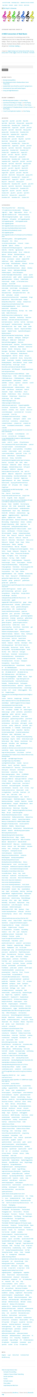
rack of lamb (5, 988)
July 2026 (12, 121)
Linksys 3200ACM (6, 783)
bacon (18, 306)
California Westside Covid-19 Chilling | (13, 105)
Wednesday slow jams (19, 1290)
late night (4, 758)
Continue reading (15, 46)
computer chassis (24, 421)
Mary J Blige (24, 808)
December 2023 (6, 139)
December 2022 (6, 143)
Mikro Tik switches (25, 839)
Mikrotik (4, 841)
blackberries (13, 346)
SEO (3, 1090)
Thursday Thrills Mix (23, 1225)
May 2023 (21, 139)
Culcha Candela (13, 451)
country (4, 442)
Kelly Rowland (17, 734)
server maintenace (28, 1092)
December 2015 (14, 188)
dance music (5, 458)
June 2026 (18, 121)
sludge (3, 1112)
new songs (4, 900)
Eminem (23, 522)
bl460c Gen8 (21, 340)
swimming (4, 1187)
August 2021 (24, 152)
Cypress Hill (19, 453)
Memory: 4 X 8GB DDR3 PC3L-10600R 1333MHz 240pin (16, 821)
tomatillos (20, 1232)
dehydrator (20, 469)
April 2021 (24, 154)
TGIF (3, 1202)
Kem (24, 734)
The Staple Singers (27, 1216)
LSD (29, 792)
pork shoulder (12, 965)
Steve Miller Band (13, 1162)
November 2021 (24, 150)
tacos (6, 1198)
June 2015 (18, 190)
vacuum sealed (5, 1265)
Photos (21, 5)
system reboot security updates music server (13, 1193)
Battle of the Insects (12, 313)
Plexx (3, 956)
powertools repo (19, 970)
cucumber (4, 451)
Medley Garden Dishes (18, 817)
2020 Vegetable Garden (21, 221)
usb (11, 1261)
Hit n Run (4, 651)
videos (3, 1274)
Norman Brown (6, 905)
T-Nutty (31, 1196)
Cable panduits (17, 380)
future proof (14, 576)
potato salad (13, 967)
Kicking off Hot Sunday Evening (24, 736)
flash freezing (5, 553)
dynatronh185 (21, 506)
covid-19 (9, 442)
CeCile (20, 385)
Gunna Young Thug (6, 627)
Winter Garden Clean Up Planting (22, 1310)
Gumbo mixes (16, 624)
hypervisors (28, 685)
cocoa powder (5, 414)
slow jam (19, 1108)
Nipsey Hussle (20, 902)
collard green (16, 418)
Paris (25, 934)
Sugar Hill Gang (21, 1169)
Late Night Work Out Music (8, 763)
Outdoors (4, 932)
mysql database (26, 889)
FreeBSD (23, 558)
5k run (20, 252)
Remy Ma (4, 1017)
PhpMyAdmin (10, 947)
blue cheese (12, 351)
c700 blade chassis (6, 376)
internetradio (18, 707)
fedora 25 (14, 535)
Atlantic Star (25, 290)
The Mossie (25, 52)
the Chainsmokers (15, 1209)
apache (31, 274)
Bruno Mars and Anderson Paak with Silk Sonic (14, 367)
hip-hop (32, 51)
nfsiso (10, 900)
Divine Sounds (5, 482)
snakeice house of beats (8, 1124)
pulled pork (5, 979)
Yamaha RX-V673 (27, 1326)
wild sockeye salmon (26, 1299)
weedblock (4, 1292)
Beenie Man (27, 324)
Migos (17, 837)
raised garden (19, 990)
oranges (17, 925)
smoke (31, 1115)
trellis (11, 1245)
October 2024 (5, 134)
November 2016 (16, 184)
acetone (18, 259)
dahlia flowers (11, 455)
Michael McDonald (28, 828)
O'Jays (27, 909)
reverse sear (24, 1019)
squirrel (30, 1148)
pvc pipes (29, 981)
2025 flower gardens (7, 238)
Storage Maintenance (16, 1164)
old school (28, 911)
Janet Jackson (5, 718)
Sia (2, 1103)
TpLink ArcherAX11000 (27, 1238)
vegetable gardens (6, 1272)
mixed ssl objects (18, 853)
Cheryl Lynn (5, 396)
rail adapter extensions (8, 990)
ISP (21, 709)
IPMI (24, 707)
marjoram (4, 805)
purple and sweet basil (15, 979)
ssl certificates (24, 1151)
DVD (10, 506)
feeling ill (11, 542)
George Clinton (15, 593)
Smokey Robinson (6, 1119)
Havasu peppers (6, 640)
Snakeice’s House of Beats (27, 2)
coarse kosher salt (19, 412)
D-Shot (25, 453)
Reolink (3, 1019)
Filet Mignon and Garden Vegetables (19, 549)
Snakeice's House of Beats (23, 1128)
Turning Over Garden (7, 1252)
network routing (15, 898)
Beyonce (17, 328)
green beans (5, 616)
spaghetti (13, 1139)
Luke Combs (14, 794)
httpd (30, 676)
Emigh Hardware (15, 522)
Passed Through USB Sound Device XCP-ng (13, 938)
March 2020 (19, 163)
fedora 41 (4, 540)
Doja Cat (8, 493)
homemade (14, 654)
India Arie (9, 698)
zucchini (10, 1344)
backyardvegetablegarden (8, 306)
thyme (31, 1225)
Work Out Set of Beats (7, 1317)
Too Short (26, 1236)
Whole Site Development (20, 1297)
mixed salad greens (7, 853)
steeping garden (28, 1157)
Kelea (11, 734)
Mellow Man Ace (6, 819)
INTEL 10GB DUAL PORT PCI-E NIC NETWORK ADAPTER (16, 700)
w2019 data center (22, 1286)
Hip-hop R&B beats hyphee (18, 649)
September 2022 (6, 145)
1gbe (21, 217)
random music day (16, 992)
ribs (11, 1021)
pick (17, 947)
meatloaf (26, 815)
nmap (27, 902)
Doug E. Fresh (25, 495)
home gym (22, 651)
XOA (14, 1326)
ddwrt (25, 462)
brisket (30, 362)
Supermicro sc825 (6, 1178)
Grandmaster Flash (21, 609)
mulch (23, 873)
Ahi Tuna (31, 263)
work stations (18, 1317)
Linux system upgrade (14, 785)
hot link (25, 658)
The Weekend (14, 1220)
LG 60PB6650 (25, 774)
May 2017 (4, 181)
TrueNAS (29, 1247)
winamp (29, 1301)
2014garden (5, 219)
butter (27, 373)
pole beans (15, 959)
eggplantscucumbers (14, 515)
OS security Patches (7, 929)
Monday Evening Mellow (9, 80)
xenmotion (4, 1324)
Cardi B (31, 382)
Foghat (3, 555)
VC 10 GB (4, 1268)
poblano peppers (6, 959)
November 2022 (16, 143)
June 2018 (18, 172)
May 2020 (4, 163)
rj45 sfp (8, 1024)
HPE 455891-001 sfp (23, 672)
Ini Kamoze (26, 698)
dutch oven (4, 506)
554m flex (11, 250)
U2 (6, 1254)
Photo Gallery (7, 1383)
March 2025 (19, 130)
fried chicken (16, 567)
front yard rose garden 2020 (20, 569)
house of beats (15, 663)
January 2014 (22, 195)
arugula (13, 281)
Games (15, 5)
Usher (26, 1261)
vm (2, 1281)
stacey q (22, 1153)
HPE (3, 672)
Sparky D (19, 1139)
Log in (9, 1355)
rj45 (3, 1024)
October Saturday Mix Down (9, 911)
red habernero (23, 1003)
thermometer (5, 1225)
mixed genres (5, 850)
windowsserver (29, 1308)
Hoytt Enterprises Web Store (11, 1385)
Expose (3, 531)
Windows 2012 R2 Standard (19, 1306)
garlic (24, 589)
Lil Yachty (4, 781)
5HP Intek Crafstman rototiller (9, 252)
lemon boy (17, 767)
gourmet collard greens (22, 606)
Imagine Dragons (9, 692)
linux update (25, 785)
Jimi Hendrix (24, 721)
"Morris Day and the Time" (8, 208)
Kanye (13, 730)
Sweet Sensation (16, 1184)
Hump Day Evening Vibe (8, 681)
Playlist (3, 954)
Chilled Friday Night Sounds (9, 400)
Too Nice (19, 1236)
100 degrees (26, 210)
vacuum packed (20, 1263)
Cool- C (4, 434)
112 (30, 212)
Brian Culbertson (17, 362)
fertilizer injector (6, 544)
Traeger (4, 1243)
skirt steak (4, 1108)
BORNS (3, 360)
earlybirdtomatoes (24, 508)
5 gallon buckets (28, 247)
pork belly (29, 963)
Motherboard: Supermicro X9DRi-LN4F (20, 866)
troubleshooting (17, 1247)
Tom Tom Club (5, 1232)
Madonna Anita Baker (7, 801)
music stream (25, 884)
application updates (7, 279)
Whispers (4, 1297)
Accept (3, 259)
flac (29, 551)
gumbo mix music (6, 624)
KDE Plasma (5, 734)
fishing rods (23, 551)
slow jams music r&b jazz (8, 1110)
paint (18, 932)
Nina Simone (12, 902)
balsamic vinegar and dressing (9, 310)
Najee (7, 891)
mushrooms (13, 875)
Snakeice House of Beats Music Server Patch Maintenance (16, 1126)
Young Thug (17, 1337)
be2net (26, 315)
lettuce (21, 772)
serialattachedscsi (20, 1090)
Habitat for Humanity (7, 633)
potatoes (20, 967)
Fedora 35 (18, 537)
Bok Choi (15, 355)
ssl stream (15, 1153)
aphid (14, 277)
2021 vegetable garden (8, 223)
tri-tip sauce (29, 1245)
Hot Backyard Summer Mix (8, 658)
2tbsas (16, 241)
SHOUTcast (18, 1101)
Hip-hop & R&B (6, 649)
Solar (11, 1130)
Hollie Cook (15, 651)
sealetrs (23, 1075)
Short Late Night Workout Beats (24, 1099)
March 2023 (5, 141)
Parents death (19, 934)
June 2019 (10, 168)
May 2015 (25, 190)
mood (14, 864)
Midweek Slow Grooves (8, 837)
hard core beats (6, 638)
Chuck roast (22, 407)
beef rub (23, 322)
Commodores (14, 421)
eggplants (4, 515)
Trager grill (18, 1243)
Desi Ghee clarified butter (20, 476)
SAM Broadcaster (6, 1049)
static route (13, 1155)
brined (25, 362)
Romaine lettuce (6, 1035)
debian (20, 464)
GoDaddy (17, 604)
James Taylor (24, 716)
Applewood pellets (28, 277)
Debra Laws (26, 464)
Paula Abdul (15, 940)
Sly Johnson (15, 1112)
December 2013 (6, 197)
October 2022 (25, 143)
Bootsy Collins (28, 358)
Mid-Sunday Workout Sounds (9, 832)
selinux (30, 1088)
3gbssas (11, 245)
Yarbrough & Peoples (7, 1328)
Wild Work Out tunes (13, 1301)
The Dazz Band (26, 1209)
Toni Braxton (5, 1236)
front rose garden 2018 (27, 567)
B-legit (31, 297)
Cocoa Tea (14, 414)
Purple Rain (12, 981)
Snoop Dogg (5, 1130)
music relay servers (23, 875)
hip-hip (22, 647)
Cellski (3, 389)
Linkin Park (27, 781)
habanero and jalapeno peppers (10, 631)
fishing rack (16, 551)
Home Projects (5, 654)
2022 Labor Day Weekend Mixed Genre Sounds (14, 228)
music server (13, 877)
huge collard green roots (23, 678)
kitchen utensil (5, 741)
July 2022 (22, 145)
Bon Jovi (27, 355)
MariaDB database (6, 803)
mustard (14, 889)
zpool (29, 1342)
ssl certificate (15, 1151)
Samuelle (11, 1051)
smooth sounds (23, 1119)
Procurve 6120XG (6, 974)
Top (3, 1394)
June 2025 (29, 127)
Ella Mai (31, 519)
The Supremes (5, 1220)
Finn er (31, 549)
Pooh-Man (4, 961)
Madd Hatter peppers (19, 799)
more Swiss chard (22, 864)
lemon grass (5, 769)
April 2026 (4, 123)
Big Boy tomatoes (6, 333)
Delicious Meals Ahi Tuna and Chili (10, 471)
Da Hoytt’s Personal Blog (10, 1372)
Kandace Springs (26, 727)
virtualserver (14, 1279)
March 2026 (12, 123)
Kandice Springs (6, 730)
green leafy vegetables (27, 616)
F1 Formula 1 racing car (23, 531)
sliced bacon (12, 1108)
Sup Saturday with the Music (16, 1175)
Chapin (11, 391)
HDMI (13, 640)
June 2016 (30, 184)
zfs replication (5, 1342)
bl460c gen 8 (5, 340)
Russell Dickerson (6, 1044)
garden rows (13, 582)
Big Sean (27, 335)
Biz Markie (10, 337)
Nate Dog (22, 891)
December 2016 (6, 184)
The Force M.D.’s (17, 1211)
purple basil (26, 979)
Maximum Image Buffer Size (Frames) (22, 810)
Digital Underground (13, 51)
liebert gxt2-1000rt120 (7, 778)
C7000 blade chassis (7, 378)
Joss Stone (4, 725)
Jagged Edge (5, 714)
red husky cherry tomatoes (17, 1006)
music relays (5, 877)
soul (21, 1135)
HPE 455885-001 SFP (10, 672)
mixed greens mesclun (16, 850)
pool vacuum (28, 961)
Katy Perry (26, 730)
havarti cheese (22, 638)
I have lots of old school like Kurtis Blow (12, 687)
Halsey (23, 633)
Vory (17, 1281)
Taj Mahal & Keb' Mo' (15, 1198)
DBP (17, 462)
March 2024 (12, 136)
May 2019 (17, 168)
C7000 (14, 376)
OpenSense (5, 922)
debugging (4, 467)
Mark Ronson (21, 805)
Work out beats (13, 1315)
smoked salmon (25, 1117)
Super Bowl (28, 1175)
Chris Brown (5, 407)
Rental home (11, 1017)
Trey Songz (17, 1245)
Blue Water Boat (21, 351)
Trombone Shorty (6, 1247)
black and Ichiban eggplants (9, 342)
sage (7, 1046)
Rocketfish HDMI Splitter (8, 1030)
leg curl (10, 765)
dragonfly (9, 498)
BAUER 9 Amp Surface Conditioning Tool (12, 315)
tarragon (29, 1198)
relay (3, 1012)
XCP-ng (31, 1319)
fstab (17, 571)
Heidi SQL (17, 643)
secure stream (5, 1083)
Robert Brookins (20, 1024)
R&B (11, 52)
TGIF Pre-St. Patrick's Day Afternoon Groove (17, 1202)
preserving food (6, 972)
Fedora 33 (4, 537)
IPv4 (28, 707)
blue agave (4, 351)
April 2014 (26, 193)
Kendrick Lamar (6, 736)
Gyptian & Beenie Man (7, 629)
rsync (3, 1039)
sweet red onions (6, 1184)
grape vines (5, 613)
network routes (6, 898)
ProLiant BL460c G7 (17, 974)
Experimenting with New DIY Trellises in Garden (14, 528)
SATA (13, 1057)
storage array (5, 1164)
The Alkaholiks (5, 1209)
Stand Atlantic (5, 1155)
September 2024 (15, 134)
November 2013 (16, 197)
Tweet (21, 1252)
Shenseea (4, 1099)
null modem (5, 907)
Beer (15, 326)
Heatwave (10, 643)
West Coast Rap (28, 1292)
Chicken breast (13, 396)
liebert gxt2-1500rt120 (20, 778)
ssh (6, 1151)
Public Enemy (25, 976)
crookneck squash (6, 449)
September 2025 (6, 127)
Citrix (17, 409)
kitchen (18, 739)
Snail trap (4, 1121)
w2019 (13, 1286)
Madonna (29, 799)
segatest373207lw (13, 1088)
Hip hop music (14, 647)
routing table (14, 1037)
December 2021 (14, 150)
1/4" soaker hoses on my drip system (11, 210)
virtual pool (16, 1277)
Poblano (26, 956)
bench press (9, 328)
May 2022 (4, 148)
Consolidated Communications (15, 425)
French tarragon (6, 562)
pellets (3, 945)
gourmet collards (6, 609)
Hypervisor (20, 685)
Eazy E (14, 510)
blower (24, 349)
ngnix (19, 900)
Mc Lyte (9, 812)
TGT (32, 1202)
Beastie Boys (20, 317)
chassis (25, 391)
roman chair (15, 1035)
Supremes (15, 1178)
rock (27, 1024)
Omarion (4, 916)
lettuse (18, 774)
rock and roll (12, 1026)
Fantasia (15, 533)
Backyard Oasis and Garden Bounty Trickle (13, 304)
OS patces (21, 927)
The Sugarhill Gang (19, 1218)
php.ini (3, 947)
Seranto (8, 1090)
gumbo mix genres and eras (20, 622)
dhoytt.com (9, 478)
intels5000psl (5, 703)
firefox (3, 551)
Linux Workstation (6, 788)
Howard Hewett (21, 665)
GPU (13, 609)
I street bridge (27, 687)
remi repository (22, 1012)
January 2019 (14, 170)
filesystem (23, 546)
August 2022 (15, 145)
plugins (12, 956)
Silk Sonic (12, 1103)
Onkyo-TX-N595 (17, 920)
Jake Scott (17, 714)
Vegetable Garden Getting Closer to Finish (12, 1270)
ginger (24, 602)
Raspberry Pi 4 (14, 997)
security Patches (27, 1085)
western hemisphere (7, 1295)
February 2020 (27, 163)
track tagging (27, 1241)
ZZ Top (16, 1344)
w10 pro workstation (7, 1283)
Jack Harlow (20, 712)
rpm (29, 1037)
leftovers (4, 765)
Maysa (3, 812)
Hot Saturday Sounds (7, 660)
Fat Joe (3, 535)
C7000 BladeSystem (19, 378)
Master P (4, 810)
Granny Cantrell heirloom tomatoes (11, 611)
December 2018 (23, 170)
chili (12, 398)
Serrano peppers (6, 1092)
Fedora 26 (21, 535)
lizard (21, 788)
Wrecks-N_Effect (24, 1319)
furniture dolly (29, 573)
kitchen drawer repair (27, 739)
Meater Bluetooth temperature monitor (12, 815)
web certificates (9, 1288)
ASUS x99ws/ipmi (23, 288)
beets (3, 328)
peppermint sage (18, 945)
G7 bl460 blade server (24, 576)
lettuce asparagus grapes (8, 774)
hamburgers (29, 633)
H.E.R (16, 629)
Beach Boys (5, 317)
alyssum (4, 270)
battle (30, 310)
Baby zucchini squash (16, 299)
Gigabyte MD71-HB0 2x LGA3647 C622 (11, 602)
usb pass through (18, 1261)
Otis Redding (24, 929)
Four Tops (11, 558)
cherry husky (26, 394)
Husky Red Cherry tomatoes (9, 685)
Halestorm (16, 633)
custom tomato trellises (8, 453)
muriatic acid (5, 875)
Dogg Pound (5, 487)
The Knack (21, 1214)
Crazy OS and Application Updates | (12, 111)
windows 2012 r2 (6, 1306)
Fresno (13, 562)
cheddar (4, 394)
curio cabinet (26, 451)
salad (11, 1046)
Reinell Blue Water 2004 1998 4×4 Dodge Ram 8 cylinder (16, 1010)
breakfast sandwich (27, 360)
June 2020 (29, 161)
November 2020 (16, 159)
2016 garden (13, 219)
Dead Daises (5, 464)
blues (3, 353)
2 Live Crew (27, 217)
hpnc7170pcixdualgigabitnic (9, 676)
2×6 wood (20, 243)
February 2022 (27, 148)
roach (12, 1024)
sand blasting (29, 1051)
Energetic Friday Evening (8, 524)
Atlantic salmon (16, 290)
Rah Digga (12, 988)
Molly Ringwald (6, 857)
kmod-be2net (24, 741)
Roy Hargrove (23, 1037)
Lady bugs (4, 745)
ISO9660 (16, 709)
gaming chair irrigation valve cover (10, 578)
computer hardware (7, 423)
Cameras (11, 382)
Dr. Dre (3, 498)
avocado (16, 295)
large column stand (20, 750)
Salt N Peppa (22, 1046)
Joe (30, 721)
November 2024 (24, 132)
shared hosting (21, 1097)
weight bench (18, 1292)
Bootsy (21, 358)
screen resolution (27, 1069)
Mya (19, 889)
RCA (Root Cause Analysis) (20, 999)
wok (8, 1313)
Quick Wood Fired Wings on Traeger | (12, 102)
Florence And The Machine (22, 553)
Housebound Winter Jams (8, 665)
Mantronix (23, 801)
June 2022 (29, 145)
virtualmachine (5, 1279)
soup (15, 1137)
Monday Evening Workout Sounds (10, 859)
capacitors (17, 382)
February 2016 (27, 186)
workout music (5, 1319)
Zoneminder (23, 1342)
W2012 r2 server (6, 1286)
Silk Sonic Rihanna (21, 1103)
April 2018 (4, 175)
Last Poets (28, 752)
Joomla (30, 723)
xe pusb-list (22, 1322)
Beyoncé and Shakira (26, 328)
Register (4, 1355)
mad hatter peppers (7, 799)
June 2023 (14, 139)
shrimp (29, 1101)
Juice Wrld (25, 725)
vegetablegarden (17, 1272)
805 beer (10, 254)
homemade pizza (19, 656)
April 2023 (28, 139)
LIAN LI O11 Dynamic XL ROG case (18, 776)
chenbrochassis (12, 394)
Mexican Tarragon (20, 826)
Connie (3, 425)
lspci (8, 794)
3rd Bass (17, 245)
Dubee (9, 504)
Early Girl (4, 508)
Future (7, 576)
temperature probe (26, 1200)
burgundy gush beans (27, 369)
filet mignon (5, 549)
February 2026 (20, 123)
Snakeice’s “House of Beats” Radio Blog (14, 1374)
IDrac (30, 690)
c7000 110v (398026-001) (24, 376)
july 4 (30, 725)
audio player (9, 295)
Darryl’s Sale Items (8, 1376)
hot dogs (19, 658)
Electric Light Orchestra (7, 519)
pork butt (4, 965)
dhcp (3, 478)
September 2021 (15, 152)
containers (27, 425)
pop (3, 963)
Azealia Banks (23, 297)
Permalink (31, 52)
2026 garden (5, 241)
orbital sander (25, 925)
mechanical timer (6, 817)
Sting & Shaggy (28, 1162)
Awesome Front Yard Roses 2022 (10, 297)
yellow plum (5, 1335)
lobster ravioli (20, 790)
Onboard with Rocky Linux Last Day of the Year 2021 (15, 918)
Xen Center (29, 1322)
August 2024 (24, 134)
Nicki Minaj (4, 902)
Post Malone (5, 967)
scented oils (18, 1069)
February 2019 (5, 170)
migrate (23, 837)
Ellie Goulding (5, 522)
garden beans (25, 580)
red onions (28, 1006)
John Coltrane (15, 723)
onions (10, 920)
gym (32, 627)
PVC (24, 981)
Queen (18, 983)
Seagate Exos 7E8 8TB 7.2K (8, 1075)
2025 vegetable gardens (20, 238)
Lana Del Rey (5, 750)
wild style (4, 1301)
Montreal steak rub (6, 864)
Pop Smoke (16, 963)
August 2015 (5, 190)
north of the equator (16, 905)
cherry (19, 394)
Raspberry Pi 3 (5, 997)
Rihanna (23, 1021)
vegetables (26, 1272)
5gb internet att (19, 250)
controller (4, 427)
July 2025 (22, 127)
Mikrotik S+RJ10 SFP (7, 844)
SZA (27, 1196)
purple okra (5, 981)
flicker (12, 553)
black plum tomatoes (26, 344)
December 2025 (6, 125)
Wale (29, 1286)
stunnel (14, 1169)
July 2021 (4, 154)
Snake (24, 1121)
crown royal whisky (18, 449)
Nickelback (25, 900)
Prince (21, 972)
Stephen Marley (15, 1160)
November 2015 (24, 188)
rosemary (29, 1035)
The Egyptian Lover (6, 1211)
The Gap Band (5, 1214)
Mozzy (14, 873)
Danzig (11, 458)
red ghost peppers (13, 1003)
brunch (23, 364)
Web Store (26, 5)
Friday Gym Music (23, 564)
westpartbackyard (18, 1295)
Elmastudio (30, 1392)
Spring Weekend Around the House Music (12, 1146)
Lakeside (18, 745)
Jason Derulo (28, 718)
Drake (15, 498)
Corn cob (4, 436)
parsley (18, 936)
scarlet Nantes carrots (7, 1069)
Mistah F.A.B (24, 848)
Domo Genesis (16, 493)
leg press (23, 765)
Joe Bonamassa (6, 723)
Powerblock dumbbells (8, 970)
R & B (21, 985)
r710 (29, 985)
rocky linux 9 (27, 1030)
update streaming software (9, 1256)
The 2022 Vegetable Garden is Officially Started (14, 1207)
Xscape (19, 1326)
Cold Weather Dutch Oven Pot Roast (11, 416)
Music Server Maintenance (25, 877)
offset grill (20, 911)
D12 (30, 453)
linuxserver (15, 788)
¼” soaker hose (23, 1344)
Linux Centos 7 (26, 783)
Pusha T (19, 981)
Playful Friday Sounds (24, 952)
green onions (5, 618)
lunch (20, 794)
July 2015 (12, 190)
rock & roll (19, 52)
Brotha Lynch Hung (6, 364)
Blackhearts (21, 346)
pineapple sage (6, 949)
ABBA (20, 256)
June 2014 (19, 193)
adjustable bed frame (20, 261)
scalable (24, 1066)
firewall (9, 551)
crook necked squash (20, 446)
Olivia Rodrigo (27, 913)
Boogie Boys (5, 358)
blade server (29, 346)
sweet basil (5, 1180)
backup (26, 299)
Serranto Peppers (16, 1092)
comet (29, 418)
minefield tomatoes (26, 844)
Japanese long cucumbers (17, 718)
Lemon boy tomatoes (27, 767)
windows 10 (5, 1304)
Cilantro (29, 407)
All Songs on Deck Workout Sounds (11, 268)
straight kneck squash (7, 1166)
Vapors (21, 1265)
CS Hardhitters (28, 449)
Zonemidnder (14, 1342)
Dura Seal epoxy (25, 504)
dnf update (15, 485)
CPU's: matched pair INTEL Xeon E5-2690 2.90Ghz (14, 444)
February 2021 (13, 157)
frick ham (29, 562)
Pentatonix (9, 945)
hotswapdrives (5, 663)
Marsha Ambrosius (6, 808)
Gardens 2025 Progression (8, 589)
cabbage (28, 378)
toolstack (4, 1238)
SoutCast (20, 1137)
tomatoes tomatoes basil (20, 1234)
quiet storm (5, 985)
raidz (18, 988)
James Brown (15, 716)
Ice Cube (4, 690)
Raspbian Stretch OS (7, 999)
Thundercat (13, 1225)
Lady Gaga (11, 745)
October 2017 (25, 177)
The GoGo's (14, 1214)
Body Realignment (6, 355)
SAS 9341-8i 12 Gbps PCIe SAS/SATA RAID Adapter (15, 1055)
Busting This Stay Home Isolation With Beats (13, 373)
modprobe (23, 855)
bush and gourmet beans (8, 371)
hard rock (14, 638)
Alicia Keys (22, 265)
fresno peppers (21, 562)
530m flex (4, 250)
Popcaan (22, 963)
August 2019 (25, 166)
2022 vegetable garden (8, 232)
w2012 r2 (21, 1283)
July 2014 (13, 193)
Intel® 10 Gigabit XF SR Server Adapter (20, 703)
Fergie (22, 542)
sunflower (27, 1173)
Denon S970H (27, 473)
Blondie (10, 349)
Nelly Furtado (27, 893)
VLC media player (27, 1279)
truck (24, 1247)
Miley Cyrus (16, 844)
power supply (28, 967)
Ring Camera (30, 1021)
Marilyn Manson (24, 803)
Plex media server (11, 954)
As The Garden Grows (22, 281)
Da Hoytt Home (6, 2)
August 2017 (15, 179)
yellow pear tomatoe (22, 1333)
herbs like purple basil (7, 645)
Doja (3, 493)
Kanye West (19, 730)
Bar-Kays (21, 310)
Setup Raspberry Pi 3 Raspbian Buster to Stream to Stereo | (18, 107)
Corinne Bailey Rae (20, 434)
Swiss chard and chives (8, 1189)
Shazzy (28, 1097)
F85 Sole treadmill (6, 533)
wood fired (14, 1313)
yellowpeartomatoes (15, 1335)
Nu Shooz (26, 905)
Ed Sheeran (12, 513)
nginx (15, 900)
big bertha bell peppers (24, 331)
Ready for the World (7, 1001)
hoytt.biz (28, 665)
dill (15, 480)
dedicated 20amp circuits (15, 467)
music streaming (6, 886)
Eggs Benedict (24, 515)
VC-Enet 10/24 (20, 1268)
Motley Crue (5, 868)
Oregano (4, 927)
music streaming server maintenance (21, 886)
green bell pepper (14, 616)
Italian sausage (6, 712)
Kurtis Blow (12, 743)
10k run (26, 212)
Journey (11, 725)
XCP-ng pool (14, 1322)
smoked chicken (15, 1117)
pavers (21, 940)
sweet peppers (19, 1182)
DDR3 (21, 462)
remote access (5, 1015)
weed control (30, 1290)
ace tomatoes (10, 259)
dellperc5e (10, 473)
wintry (3, 1313)
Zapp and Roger (14, 1340)
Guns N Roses (16, 627)
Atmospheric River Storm (19, 292)
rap (3, 994)
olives (20, 913)
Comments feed (24, 1355)
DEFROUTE (13, 469)
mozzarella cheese (6, 873)
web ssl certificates (7, 1290)
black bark (20, 342)
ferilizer (28, 542)
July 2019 (4, 168)
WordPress (4, 1315)
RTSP (16, 1039)
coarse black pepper (7, 412)
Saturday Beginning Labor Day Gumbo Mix (22, 1060)
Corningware (21, 436)
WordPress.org (6, 1357)
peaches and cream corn (8, 943)
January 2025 (5, 132)
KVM (17, 743)
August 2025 (15, 127)
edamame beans (21, 513)
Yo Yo (11, 1337)
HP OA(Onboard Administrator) (10, 670)
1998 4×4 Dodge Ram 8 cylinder (10, 217)
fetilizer (14, 544)
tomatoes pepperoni (7, 1234)
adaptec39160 (25, 259)
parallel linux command (8, 934)
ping (12, 949)
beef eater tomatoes (7, 322)
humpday (4, 683)
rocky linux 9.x (5, 1033)
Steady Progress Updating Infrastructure (12, 1157)
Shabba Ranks (5, 1097)
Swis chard (21, 1187)
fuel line (22, 571)
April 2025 (11, 130)
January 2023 (22, 141)
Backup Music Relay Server (8, 301)
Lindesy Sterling (19, 781)
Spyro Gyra (5, 1148)
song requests (5, 1135)
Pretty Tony (15, 972)
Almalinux (29, 268)
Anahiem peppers (6, 272)
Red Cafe (4, 1003)
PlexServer (28, 954)
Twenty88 (27, 1252)
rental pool (19, 1017)
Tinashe (10, 1229)
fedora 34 (11, 537)
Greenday (12, 618)
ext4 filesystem (11, 531)
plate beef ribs (13, 952)
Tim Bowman (27, 1227)
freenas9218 (27, 560)
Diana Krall (16, 478)
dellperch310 (18, 473)
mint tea (4, 848)
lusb (21, 796)
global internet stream (7, 604)
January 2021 (22, 157)
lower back (23, 792)
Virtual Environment (7, 1277)
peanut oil (18, 943)
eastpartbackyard (6, 510)
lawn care (25, 763)
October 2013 (25, 197)
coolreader (10, 434)
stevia (21, 1162)
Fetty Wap (20, 544)
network (4, 895)
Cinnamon (4, 409)
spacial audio (28, 1137)
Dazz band (11, 462)
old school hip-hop (7, 913)
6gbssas (4, 254)
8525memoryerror (6, 256)
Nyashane (21, 909)
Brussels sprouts (6, 369)
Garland (19, 589)
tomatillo (13, 1232)
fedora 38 (25, 537)
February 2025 (27, 130)
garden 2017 (17, 580)
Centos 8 (26, 389)
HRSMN (20, 676)
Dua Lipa (4, 504)
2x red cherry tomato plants (9, 243)
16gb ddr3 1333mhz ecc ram (9, 214)
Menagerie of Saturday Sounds (10, 823)
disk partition (25, 480)
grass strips (17, 613)
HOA (9, 651)
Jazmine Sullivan (6, 721)
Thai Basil (4, 1205)
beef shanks (30, 322)
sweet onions (22, 1180)
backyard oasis (27, 301)
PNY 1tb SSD (19, 956)
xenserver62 (26, 1324)
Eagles (28, 506)
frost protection (6, 571)
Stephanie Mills (6, 1160)
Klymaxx (17, 741)
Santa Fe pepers (12, 1053)
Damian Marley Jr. (21, 455)
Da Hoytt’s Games (8, 1381)
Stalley (27, 1153)
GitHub (30, 602)
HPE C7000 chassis (21, 674)
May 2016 (4, 186)
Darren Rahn (18, 458)
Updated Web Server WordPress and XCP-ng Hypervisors (17, 86)
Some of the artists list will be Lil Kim (11, 1133)
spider (24, 1142)
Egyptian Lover (11, 517)
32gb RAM (4, 245)
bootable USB (13, 358)
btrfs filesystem (16, 369)
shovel (24, 1101)
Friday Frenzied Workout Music (10, 564)
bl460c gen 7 (25, 337)
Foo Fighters (10, 555)
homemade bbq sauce (7, 656)
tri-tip (23, 1245)
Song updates (14, 1135)
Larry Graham (20, 752)
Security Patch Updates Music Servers (11, 1085)
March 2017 (12, 181)
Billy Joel (4, 337)
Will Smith (23, 1301)
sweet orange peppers (7, 1182)
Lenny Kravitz (14, 772)
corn (27, 434)
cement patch (19, 389)
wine (11, 1310)
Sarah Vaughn (22, 1053)
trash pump (5, 1245)
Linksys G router (16, 783)
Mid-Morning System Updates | (11, 100)
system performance (7, 1191)
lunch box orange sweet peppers (10, 796)
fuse (3, 576)
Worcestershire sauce (23, 1313)
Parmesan (11, 936)
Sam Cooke (27, 1049)
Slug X (8, 1112)
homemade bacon (23, 654)
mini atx (4, 846)
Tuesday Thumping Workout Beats (14, 1250)
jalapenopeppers (6, 716)
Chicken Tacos (22, 396)
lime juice (10, 781)
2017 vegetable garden (24, 219)
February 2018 (20, 175)
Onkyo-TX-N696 (27, 920)
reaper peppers (18, 1001)
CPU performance (24, 442)
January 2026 (29, 123)
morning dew (5, 866)
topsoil (10, 1238)
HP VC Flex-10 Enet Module (26, 670)
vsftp (21, 1281)
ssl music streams (6, 1153)
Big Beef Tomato (12, 331)
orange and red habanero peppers (18, 922)
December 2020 (6, 159)
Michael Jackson (17, 828)
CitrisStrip (11, 409)
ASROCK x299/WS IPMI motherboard (11, 286)
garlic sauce (18, 591)
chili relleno (17, 398)
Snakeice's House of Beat (8, 1128)
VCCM (27, 1268)
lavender (19, 763)
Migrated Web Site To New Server (10, 839)
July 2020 (22, 161)
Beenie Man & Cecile (7, 326)
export (29, 528)
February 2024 (20, 136)
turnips (16, 1252)
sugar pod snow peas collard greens (11, 1171)
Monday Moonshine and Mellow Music (12, 862)
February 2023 (13, 141)
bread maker (10, 360)
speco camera (17, 1142)
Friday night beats (6, 567)
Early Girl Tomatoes (13, 508)
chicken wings (5, 398)
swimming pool (13, 1187)
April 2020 (11, 163)
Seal (18, 1075)
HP (2, 667)
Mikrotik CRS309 (22, 841)
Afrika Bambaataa (15, 263)
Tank (23, 1198)
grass (11, 613)
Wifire (30, 1297)
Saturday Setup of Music (8, 1066)
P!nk (14, 932)
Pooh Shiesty (23, 959)
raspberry (24, 994)
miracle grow (15, 848)
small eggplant (23, 1112)
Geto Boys (14, 595)
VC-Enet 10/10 (11, 1268)
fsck (13, 571)
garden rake (5, 582)
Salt (16, 1046)
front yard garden (6, 569)
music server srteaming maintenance (11, 882)
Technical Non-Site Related (12, 1200)
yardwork (25, 1328)
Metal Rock (4, 826)
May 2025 (4, 130)
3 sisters (27, 243)
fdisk (8, 535)
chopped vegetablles (23, 405)
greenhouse (20, 618)
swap (26, 1178)
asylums (4, 290)
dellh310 (4, 473)
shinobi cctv (12, 1099)
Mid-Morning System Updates (22, 830)
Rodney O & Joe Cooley (25, 1033)
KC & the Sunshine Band (8, 732)
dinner (19, 480)
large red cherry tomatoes (8, 752)
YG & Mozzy (5, 1337)
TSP (3, 1250)
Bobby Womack (23, 353)
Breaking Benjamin (6, 362)
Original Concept (12, 927)
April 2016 (11, 186)
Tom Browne (21, 1229)
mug (19, 873)
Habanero (21, 629)
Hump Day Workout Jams (22, 681)
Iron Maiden (9, 709)
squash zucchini (22, 1148)
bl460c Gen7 (13, 340)
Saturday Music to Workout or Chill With (12, 1062)
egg (28, 513)
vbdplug (27, 1265)
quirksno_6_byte (14, 985)
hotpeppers (24, 660)
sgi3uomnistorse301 (25, 1094)
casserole (4, 385)
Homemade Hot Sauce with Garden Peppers (14, 88)
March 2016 (19, 186)
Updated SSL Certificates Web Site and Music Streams (15, 1259)
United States (21, 1254)
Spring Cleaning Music (21, 1144)
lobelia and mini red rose (8, 790)
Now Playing (24, 100)
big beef (4, 331)
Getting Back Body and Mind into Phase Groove (14, 597)
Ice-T (9, 690)
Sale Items (5, 5)
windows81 (20, 1308)
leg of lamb (16, 765)
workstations (14, 1319)
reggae (14, 52)
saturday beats (5, 1060)
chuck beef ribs (14, 407)
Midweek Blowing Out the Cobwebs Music (12, 835)
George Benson (6, 593)
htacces (25, 676)
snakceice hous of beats (14, 1121)
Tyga (3, 1254)
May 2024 (4, 136)
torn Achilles (17, 1238)
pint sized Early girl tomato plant (24, 949)
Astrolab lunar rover (28, 286)
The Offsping (17, 1216)
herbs (30, 643)
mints (9, 848)
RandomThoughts (27, 992)
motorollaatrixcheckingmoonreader (19, 868)
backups (19, 301)
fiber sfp (17, 546)
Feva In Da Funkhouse (7, 546)
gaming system (25, 578)
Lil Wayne (30, 778)
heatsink (4, 643)
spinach (30, 1142)
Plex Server (21, 954)
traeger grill (11, 1243)
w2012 (16, 1283)
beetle (19, 326)
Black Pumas (5, 346)
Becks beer (28, 317)
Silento (7, 1103)
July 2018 (12, 172)
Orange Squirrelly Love (7, 925)
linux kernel (5, 785)
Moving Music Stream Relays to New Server (13, 871)
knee (30, 741)
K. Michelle (17, 727)
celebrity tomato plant (7, 387)
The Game (26, 1211)
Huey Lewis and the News (8, 678)
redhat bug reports (7, 1008)
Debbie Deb (13, 464)
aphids (20, 277)
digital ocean (24, 478)
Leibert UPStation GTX (7, 767)
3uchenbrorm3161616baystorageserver (12, 247)
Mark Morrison (12, 805)
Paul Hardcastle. (6, 940)
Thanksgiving (12, 1205)
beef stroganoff (6, 324)
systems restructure (19, 1196)
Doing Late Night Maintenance (10, 90)
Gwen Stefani (25, 627)
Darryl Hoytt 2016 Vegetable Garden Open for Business (16, 460)
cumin (19, 451)
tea (2, 1200)
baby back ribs (5, 299)
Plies (7, 956)
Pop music (8, 963)
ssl (10, 1151)
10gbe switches (18, 212)
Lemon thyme (21, 769)
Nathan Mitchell (6, 893)
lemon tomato (5, 772)
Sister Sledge (13, 1106)
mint (15, 846)
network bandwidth (13, 895)
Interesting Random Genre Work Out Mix (12, 705)
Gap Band (4, 580)
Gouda (13, 606)
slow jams (25, 1108)
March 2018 (12, 175)
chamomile (4, 391)
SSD (3, 1151)
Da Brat (4, 455)
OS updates (17, 929)
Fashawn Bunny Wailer (24, 51)
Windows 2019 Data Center (9, 1308)
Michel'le (4, 830)
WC (3, 1288)
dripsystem (22, 498)
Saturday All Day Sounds (22, 1057)
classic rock (29, 409)
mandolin (17, 801)
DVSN (14, 506)
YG (32, 1335)
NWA (16, 909)
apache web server (7, 277)
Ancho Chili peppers (18, 272)
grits (3, 620)
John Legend (23, 723)
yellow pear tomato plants (8, 1333)
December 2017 (6, 177)
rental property (28, 1017)
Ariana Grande (5, 281)
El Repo (19, 517)
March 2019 (25, 168)
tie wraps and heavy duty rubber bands (12, 1227)
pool (10, 961)
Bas (26, 310)
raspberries (17, 994)
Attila (3, 295)
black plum (17, 344)
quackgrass (12, 983)
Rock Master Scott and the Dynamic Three (12, 1028)
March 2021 (5, 157)
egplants (4, 517)
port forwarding (21, 965)
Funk (15, 573)
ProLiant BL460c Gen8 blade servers (11, 976)
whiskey (27, 1295)
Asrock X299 (12, 283)
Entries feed (16, 1355)
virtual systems (25, 1277)
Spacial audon (5, 1139)
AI (2, 265)
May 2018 (25, 172)
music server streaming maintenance (11, 884)
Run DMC (21, 1042)
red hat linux (5, 1006)
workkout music (28, 1317)
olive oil (15, 913)
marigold (15, 803)
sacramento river (16, 1044)
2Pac (11, 241)
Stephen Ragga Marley (27, 1160)
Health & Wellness (21, 640)
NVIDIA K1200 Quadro (15, 907)
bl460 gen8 (18, 337)
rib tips (31, 1019)
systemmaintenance (7, 1196)
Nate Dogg (29, 891)
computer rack (17, 423)
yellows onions (26, 1335)
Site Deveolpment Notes (25, 1106)
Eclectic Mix (5, 513)
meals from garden (17, 812)
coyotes (16, 442)
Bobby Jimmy (14, 353)
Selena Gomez (23, 1088)
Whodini (10, 1297)
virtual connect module (22, 1274)
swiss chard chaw (19, 1189)
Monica (25, 862)
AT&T (9, 290)
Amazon (10, 270)
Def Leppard (5, 469)
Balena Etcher (5, 308)
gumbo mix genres (6, 622)
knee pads (4, 743)
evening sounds (6, 526)
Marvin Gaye (16, 808)
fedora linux (12, 540)
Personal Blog (15, 2)
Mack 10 (8, 52)
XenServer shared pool (15, 1324)
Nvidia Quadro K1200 (7, 909)
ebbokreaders (25, 510)
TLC (15, 1229)
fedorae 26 (5, 542)
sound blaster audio (7, 1137)
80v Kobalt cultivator (19, 254)
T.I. (2, 1198)
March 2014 (5, 195)
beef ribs (16, 322)
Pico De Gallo (23, 947)
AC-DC (28, 256)
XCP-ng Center (5, 1322)
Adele (11, 261)
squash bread (12, 1148)
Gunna (23, 624)
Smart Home (24, 1115)
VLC (20, 1279)
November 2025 (16, 125)
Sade (3, 1046)
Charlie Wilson (18, 391)
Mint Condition (21, 846)
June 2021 (10, 154)
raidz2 (23, 988)
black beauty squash (7, 344)
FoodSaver (4, 558)
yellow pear (17, 1331)
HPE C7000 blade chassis (8, 674)
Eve (29, 524)
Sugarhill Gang (26, 1171)
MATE (9, 810)
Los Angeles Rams (6, 792)
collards (24, 418)
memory (14, 819)
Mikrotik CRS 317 (12, 841)
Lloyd (32, 788)
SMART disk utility (15, 1115)
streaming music (6, 1169)
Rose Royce (23, 1035)
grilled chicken (28, 618)
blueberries (30, 351)
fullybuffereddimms (7, 573)
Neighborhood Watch (17, 893)
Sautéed (18, 1066)
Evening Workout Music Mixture (19, 526)
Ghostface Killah (6, 600)
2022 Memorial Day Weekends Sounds (11, 230)
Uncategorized (13, 1254)
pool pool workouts (18, 961)
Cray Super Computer (7, 446)
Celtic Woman (10, 389)
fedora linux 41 (20, 540)
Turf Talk (27, 1250)
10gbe (10, 212)
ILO (3, 692)
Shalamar (13, 1097)
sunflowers (5, 1175)
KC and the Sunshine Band (22, 732)
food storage (23, 555)
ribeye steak (5, 1021)
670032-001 (27, 252)
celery (27, 387)
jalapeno (24, 714)
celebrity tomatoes (20, 387)
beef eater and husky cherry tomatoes (18, 319)
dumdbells (16, 504)
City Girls (22, 409)
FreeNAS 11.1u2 (6, 560)
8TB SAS (15, 256)
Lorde (26, 790)
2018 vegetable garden (8, 221)
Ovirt (10, 932)
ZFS (21, 1340)
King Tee (13, 739)
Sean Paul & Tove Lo (7, 1077)
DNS (21, 485)
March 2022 (19, 148)
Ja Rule (13, 712)
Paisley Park (24, 932)
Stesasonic (4, 1162)
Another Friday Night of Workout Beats (12, 274)
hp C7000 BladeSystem (11, 667)
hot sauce (16, 660)
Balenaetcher (14, 308)
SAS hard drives (6, 1057)
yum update (5, 1340)
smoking (15, 1119)
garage (10, 580)
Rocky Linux (19, 1030)
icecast (14, 690)
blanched (4, 349)
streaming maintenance (20, 1166)
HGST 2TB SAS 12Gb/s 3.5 (21, 645)
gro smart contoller (11, 620)
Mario (31, 803)
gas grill (25, 591)
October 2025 (25, 125)
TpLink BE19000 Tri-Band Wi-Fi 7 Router (12, 1241)
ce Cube (15, 385)
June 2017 (29, 179)
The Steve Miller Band (7, 1218)
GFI (29, 597)
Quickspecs (25, 983)
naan (3, 891)
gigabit (13, 600)
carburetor (25, 382)
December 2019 (6, 166)
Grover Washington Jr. (23, 620)
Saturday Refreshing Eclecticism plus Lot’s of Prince (15, 1064)
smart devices (5, 1115)
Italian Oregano (28, 709)
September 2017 (6, 179)
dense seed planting (7, 476)
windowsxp (5, 1310)
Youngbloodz (25, 1337)
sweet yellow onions (28, 1184)
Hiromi (28, 649)
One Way (4, 920)
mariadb (30, 801)
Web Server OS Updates (21, 1288)
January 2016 (5, 188)
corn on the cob (12, 436)
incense (4, 698)
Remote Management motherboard (20, 1015)
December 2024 (14, 132)
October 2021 (5, 152)
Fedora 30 (28, 535)
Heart (29, 640)
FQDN (17, 558)
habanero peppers (25, 631)
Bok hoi (21, 355)
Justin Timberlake (6, 727)
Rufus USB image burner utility (9, 1042)
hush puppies (23, 683)
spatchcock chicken (7, 1142)
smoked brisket (6, 1117)
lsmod (3, 794)
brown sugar (16, 364)
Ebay (19, 510)
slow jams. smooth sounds (23, 1110)
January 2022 (5, 150)
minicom (10, 846)
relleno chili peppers (11, 1012)
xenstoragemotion (6, 1326)
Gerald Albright (6, 595)
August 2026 (5, 121)
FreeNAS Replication (17, 560)
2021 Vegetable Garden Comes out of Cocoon (13, 226)
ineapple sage (17, 698)
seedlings (4, 1088)
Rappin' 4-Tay (8, 994)
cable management (7, 380)
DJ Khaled (4, 485)
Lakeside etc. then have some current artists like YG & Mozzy (17, 748)
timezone (4, 1229)
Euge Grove (23, 524)
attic (28, 292)
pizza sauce (5, 952)
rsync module (9, 1039)
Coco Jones (28, 412)
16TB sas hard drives (23, 214)
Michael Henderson (7, 828)
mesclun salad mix (24, 823)
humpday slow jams (13, 683)
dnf (9, 485)
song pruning (25, 1133)
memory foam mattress (24, 819)
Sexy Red (16, 1094)
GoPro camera (5, 606)
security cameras (15, 1083)
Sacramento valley (27, 1044)
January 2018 (29, 175)
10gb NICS (4, 212)
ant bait (25, 274)
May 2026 (25, 121)
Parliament (4, 936)
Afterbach (24, 263)
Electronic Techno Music (21, 519)
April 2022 (11, 148)
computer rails (27, 423)
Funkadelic (20, 573)
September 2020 (6, 161)
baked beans (25, 306)
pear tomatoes (27, 943)
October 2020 (25, 159)
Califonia (25, 380)
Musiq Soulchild (6, 889)
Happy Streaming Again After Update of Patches (14, 636)
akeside (16, 265)
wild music (4, 1299)
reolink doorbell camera (13, 1019)
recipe (25, 1001)
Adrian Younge (5, 263)
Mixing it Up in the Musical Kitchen (10, 855)
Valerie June (14, 1265)
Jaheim (11, 714)
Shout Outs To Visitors (7, 1101)
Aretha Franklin (24, 279)
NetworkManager (25, 898)
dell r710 (27, 471)
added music (5, 261)
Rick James (16, 1021)
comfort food (5, 421)
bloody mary (17, 349)
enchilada (29, 522)
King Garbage (5, 739)
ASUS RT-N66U (13, 288)
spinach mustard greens (8, 1144)
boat (7, 353)
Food (16, 555)
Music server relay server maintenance (11, 880)
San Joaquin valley (20, 1051)
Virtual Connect (11, 1274)
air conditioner (8, 265)
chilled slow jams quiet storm (9, 405)
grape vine (24, 611)
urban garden (5, 1261)
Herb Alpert (24, 643)
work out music (23, 1315)
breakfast (18, 360)
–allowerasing (20, 208)
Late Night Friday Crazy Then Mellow (11, 761)
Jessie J (3, 52)
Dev (30, 476)
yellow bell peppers (7, 1331)
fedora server (29, 540)
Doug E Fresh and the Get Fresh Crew (11, 495)
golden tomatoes (26, 604)
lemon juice (13, 769)
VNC (13, 1281)
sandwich (4, 1053)
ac (24, 256)
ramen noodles (6, 992)
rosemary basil (5, 1037)
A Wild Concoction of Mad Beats (14, 34)
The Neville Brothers (7, 1216)
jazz (13, 721)
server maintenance (7, 1094)
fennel (17, 542)
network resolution (24, 895)
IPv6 (3, 709)
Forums (11, 5)
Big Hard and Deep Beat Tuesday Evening (12, 335)
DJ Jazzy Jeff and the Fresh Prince (19, 482)
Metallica (11, 826)
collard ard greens (6, 418)
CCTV (10, 385)
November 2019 (16, 166)
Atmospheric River (6, 292)
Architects (16, 279)
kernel (13, 736)
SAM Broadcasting (17, 1049)
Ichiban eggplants (22, 690)
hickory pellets (5, 647)
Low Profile (16, 792)
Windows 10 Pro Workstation (17, 1304)
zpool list (4, 1344)
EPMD (17, 524)
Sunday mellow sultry (17, 1173)
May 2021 (17, 154)
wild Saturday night (14, 1299)
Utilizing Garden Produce (8, 1263)
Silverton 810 (5, 1106)
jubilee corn (18, 725)
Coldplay (24, 416)
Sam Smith (4, 1051)
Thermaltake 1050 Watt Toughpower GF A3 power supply (16, 1223)
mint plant (29, 846)
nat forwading (14, 891)
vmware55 (8, 1281)
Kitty (12, 741)
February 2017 (20, 181)
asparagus (4, 283)
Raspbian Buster (24, 997)
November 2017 (16, 177)
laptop (11, 750)
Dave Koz (4, 462)
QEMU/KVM (5, 983)
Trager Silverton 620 (28, 1243)
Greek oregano (26, 613)
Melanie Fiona (29, 817)
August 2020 (15, 161)
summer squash (6, 1173)
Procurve (26, 972)
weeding (11, 1292)
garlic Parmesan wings (7, 591)
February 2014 (13, 195)
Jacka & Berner (28, 712)
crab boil (31, 444)
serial (12, 1090)
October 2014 (5, 193)
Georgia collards (25, 593)
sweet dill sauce (13, 1180)
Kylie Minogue (24, 743)
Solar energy (18, 1130)
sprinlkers (27, 1146)
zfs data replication (28, 1340)
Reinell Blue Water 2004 (25, 1008)
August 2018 (5, 172)
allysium (23, 268)
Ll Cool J (27, 788)
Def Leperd (27, 467)
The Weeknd (23, 1220)
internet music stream (7, 707)
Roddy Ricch (14, 1033)
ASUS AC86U (5, 288)
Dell (22, 471)
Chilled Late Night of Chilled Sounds (11, 403)
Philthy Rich (27, 945)
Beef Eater (4, 319)
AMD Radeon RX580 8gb (20, 270)
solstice (25, 1130)
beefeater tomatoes (17, 324)
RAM (25, 990)
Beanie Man (13, 317)
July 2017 (22, 179)
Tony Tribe (13, 1236)
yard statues (17, 1328)
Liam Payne (5, 776)
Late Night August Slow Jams (15, 758)
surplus (22, 1178)
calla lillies (4, 382)
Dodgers (26, 485)
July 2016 (24, 184)
